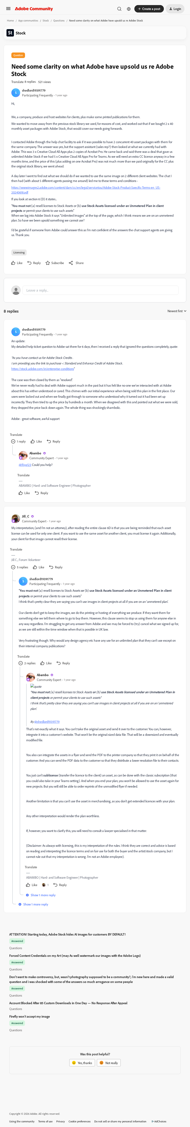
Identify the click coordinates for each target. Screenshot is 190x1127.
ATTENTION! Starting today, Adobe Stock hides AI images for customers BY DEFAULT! (67, 934)
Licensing (19, 252)
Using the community (22, 1121)
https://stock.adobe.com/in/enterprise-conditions (42, 369)
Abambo (35, 453)
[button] (8, 10)
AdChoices (160, 1121)
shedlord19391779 (33, 90)
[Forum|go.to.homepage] (34, 8)
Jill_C (25, 516)
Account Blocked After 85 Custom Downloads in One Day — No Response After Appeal (68, 1003)
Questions (59, 20)
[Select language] (129, 8)
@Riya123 (25, 465)
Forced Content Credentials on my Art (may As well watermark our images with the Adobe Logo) (75, 956)
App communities (28, 20)
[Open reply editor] (95, 290)
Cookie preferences (80, 1121)
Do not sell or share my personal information (120, 1121)
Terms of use (45, 1121)
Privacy (60, 1121)
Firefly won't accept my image (29, 1016)
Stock (46, 20)
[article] (94, 386)
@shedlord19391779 (47, 722)
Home (10, 20)
